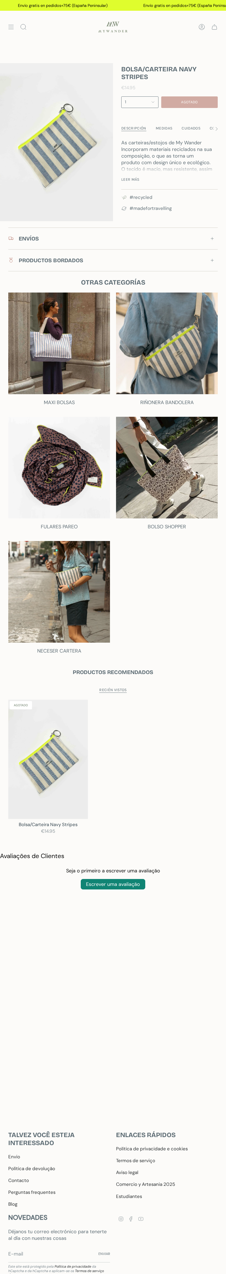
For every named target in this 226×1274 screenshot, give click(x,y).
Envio (14, 1157)
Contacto (18, 1180)
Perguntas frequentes (31, 1192)
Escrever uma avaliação (113, 884)
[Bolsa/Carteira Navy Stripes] (48, 759)
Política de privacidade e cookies (152, 1149)
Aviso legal (127, 1172)
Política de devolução (31, 1168)
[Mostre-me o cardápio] (11, 27)
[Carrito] (214, 27)
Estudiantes (129, 1196)
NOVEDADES (27, 1217)
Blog (12, 1204)
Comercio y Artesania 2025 (145, 1184)
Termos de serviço (135, 1160)
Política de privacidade (73, 1266)
